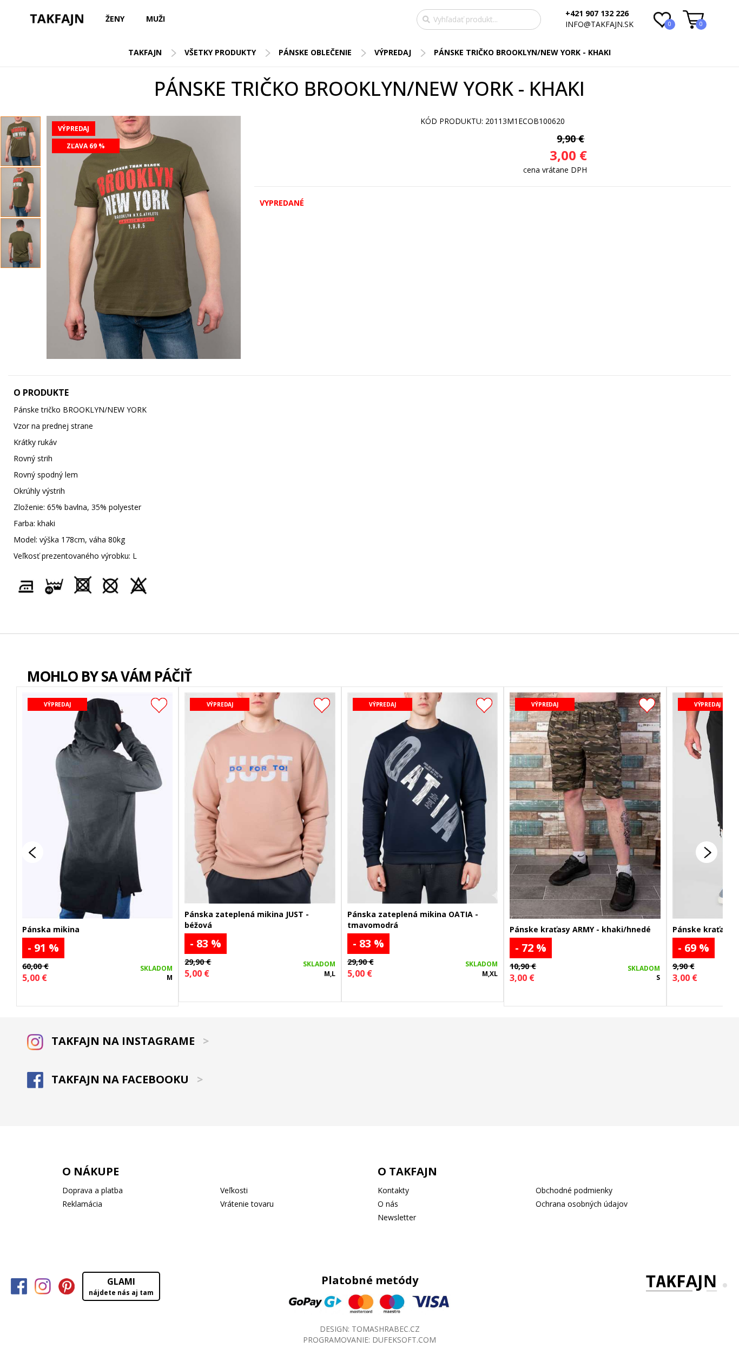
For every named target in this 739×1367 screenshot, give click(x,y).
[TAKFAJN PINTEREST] (66, 1286)
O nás (388, 1204)
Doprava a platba (92, 1190)
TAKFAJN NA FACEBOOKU (126, 1079)
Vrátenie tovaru (247, 1204)
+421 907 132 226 (597, 13)
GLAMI (121, 1286)
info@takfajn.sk (599, 24)
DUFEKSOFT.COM (404, 1340)
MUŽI (155, 19)
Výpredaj (392, 52)
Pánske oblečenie (315, 52)
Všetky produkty (220, 52)
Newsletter (397, 1217)
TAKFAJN (145, 52)
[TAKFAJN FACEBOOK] (19, 1286)
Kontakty (393, 1190)
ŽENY (114, 19)
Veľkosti (234, 1190)
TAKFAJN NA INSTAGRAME (129, 1041)
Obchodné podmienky (574, 1190)
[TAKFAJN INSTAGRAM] (43, 1286)
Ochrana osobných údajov (582, 1204)
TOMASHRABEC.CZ (386, 1329)
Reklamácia (82, 1204)
